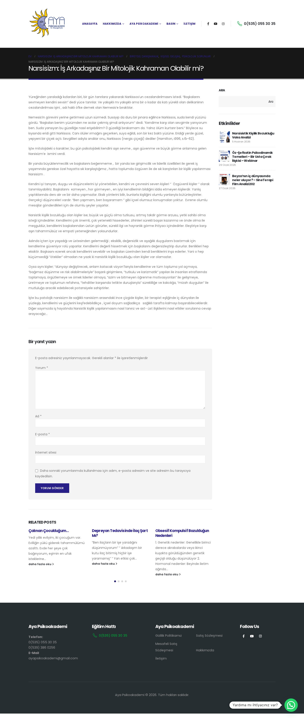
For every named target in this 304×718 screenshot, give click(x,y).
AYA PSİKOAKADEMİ (144, 24)
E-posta (42, 434)
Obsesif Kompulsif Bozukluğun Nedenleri (182, 533)
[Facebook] (208, 24)
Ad (38, 416)
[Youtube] (216, 24)
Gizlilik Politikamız (168, 635)
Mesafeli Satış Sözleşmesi (166, 647)
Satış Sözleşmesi (209, 635)
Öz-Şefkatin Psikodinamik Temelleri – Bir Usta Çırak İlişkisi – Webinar (252, 156)
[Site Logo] (47, 24)
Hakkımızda (205, 650)
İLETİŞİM (189, 24)
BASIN (170, 24)
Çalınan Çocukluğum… (48, 530)
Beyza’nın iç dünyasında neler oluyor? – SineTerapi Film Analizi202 (252, 180)
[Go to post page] (224, 136)
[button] (115, 581)
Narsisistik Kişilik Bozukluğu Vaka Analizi (253, 135)
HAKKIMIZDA (112, 24)
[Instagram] (223, 24)
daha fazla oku (40, 564)
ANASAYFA (89, 24)
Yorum (41, 368)
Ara (222, 90)
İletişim (161, 658)
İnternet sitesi (45, 452)
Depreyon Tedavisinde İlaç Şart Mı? (120, 533)
